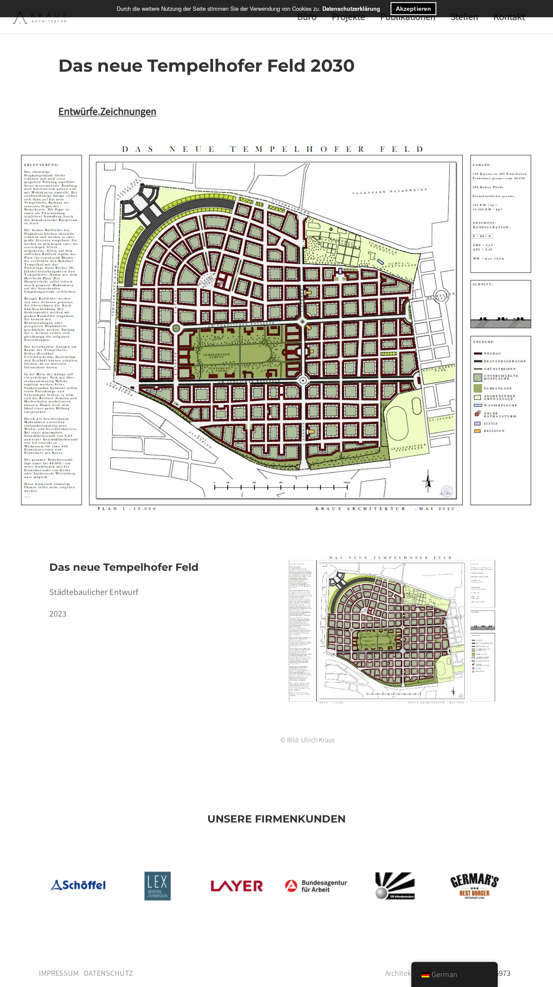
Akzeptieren (413, 8)
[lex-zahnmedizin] (157, 868)
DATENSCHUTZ (108, 973)
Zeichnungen (128, 111)
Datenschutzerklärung (351, 9)
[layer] (236, 868)
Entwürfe (78, 111)
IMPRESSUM (59, 973)
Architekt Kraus (409, 973)
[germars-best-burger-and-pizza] (474, 868)
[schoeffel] (78, 868)
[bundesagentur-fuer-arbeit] (316, 868)
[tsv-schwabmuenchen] (395, 868)
